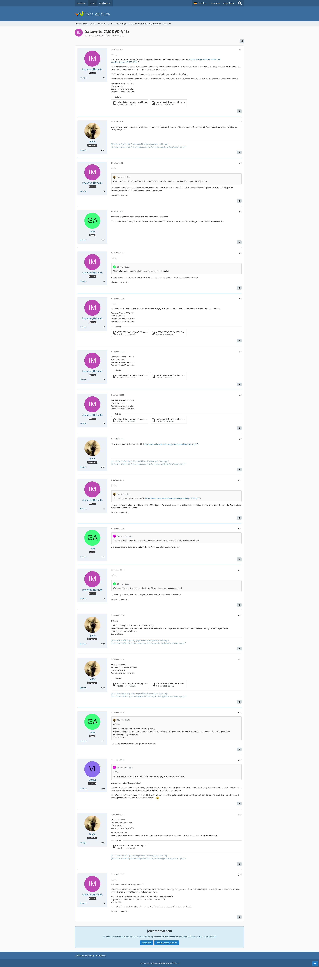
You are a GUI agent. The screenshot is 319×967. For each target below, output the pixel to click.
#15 (240, 712)
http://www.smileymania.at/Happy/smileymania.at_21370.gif (169, 444)
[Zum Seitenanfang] (315, 963)
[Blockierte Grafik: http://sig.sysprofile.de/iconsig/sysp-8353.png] (139, 144)
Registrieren (228, 3)
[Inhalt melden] (239, 111)
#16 (240, 760)
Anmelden (215, 3)
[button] (200, 3)
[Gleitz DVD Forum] (159, 13)
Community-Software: (160, 963)
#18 (240, 875)
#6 (240, 298)
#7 (240, 351)
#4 (240, 211)
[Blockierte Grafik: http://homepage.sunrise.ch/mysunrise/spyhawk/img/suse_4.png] (147, 147)
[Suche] (240, 3)
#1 (240, 49)
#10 (240, 480)
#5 (240, 253)
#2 (240, 122)
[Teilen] (242, 41)
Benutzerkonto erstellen (167, 942)
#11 (240, 528)
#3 (240, 163)
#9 (240, 439)
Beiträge (83, 78)
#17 (240, 814)
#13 (240, 615)
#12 (240, 570)
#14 (240, 659)
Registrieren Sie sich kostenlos (163, 936)
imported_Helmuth (96, 35)
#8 (240, 395)
